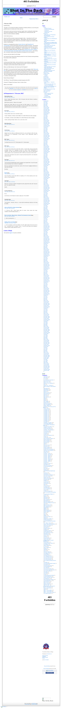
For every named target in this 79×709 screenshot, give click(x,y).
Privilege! (45, 529)
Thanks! (46, 75)
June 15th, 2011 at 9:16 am (10, 146)
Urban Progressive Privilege (49, 579)
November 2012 (47, 278)
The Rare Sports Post (48, 565)
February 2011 (46, 301)
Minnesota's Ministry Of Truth (49, 502)
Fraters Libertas (45, 655)
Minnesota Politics (47, 501)
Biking (45, 399)
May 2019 (45, 194)
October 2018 (46, 202)
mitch (45, 503)
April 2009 (45, 325)
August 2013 (46, 269)
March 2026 (46, 106)
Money (45, 512)
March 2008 (46, 339)
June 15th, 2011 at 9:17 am (10, 160)
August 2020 (46, 178)
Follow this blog (50, 672)
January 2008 (46, 341)
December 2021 (47, 161)
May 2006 (45, 361)
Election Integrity (47, 447)
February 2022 (46, 159)
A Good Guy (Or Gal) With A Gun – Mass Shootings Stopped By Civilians (50, 87)
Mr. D (45, 513)
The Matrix (46, 562)
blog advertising (46, 668)
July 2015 (45, 244)
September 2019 (47, 190)
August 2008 (46, 333)
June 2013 (46, 271)
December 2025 (47, 109)
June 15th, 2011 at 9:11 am (9, 140)
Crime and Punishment (48, 435)
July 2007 (45, 347)
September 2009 (47, 319)
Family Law (46, 452)
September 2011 (47, 293)
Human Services (22, 44)
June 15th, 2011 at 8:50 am (10, 111)
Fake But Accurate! (47, 97)
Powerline (44, 656)
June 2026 (46, 103)
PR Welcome (46, 76)
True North (46, 573)
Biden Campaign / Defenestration (50, 386)
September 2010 (47, 306)
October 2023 (46, 137)
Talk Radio (46, 549)
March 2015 (46, 248)
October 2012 (46, 279)
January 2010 (46, 315)
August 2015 (46, 243)
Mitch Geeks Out (47, 91)
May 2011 (45, 298)
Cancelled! (46, 421)
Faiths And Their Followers (48, 450)
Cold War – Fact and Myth (48, 429)
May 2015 (45, 246)
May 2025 (45, 117)
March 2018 (46, 209)
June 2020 (46, 180)
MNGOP (45, 509)
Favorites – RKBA (47, 461)
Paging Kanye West (33, 18)
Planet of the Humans (48, 525)
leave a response (17, 89)
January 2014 (46, 263)
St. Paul (45, 546)
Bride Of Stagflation (47, 404)
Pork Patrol (46, 527)
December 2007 (47, 342)
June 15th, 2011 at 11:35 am (10, 191)
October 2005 (46, 368)
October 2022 (46, 150)
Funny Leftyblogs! (48, 94)
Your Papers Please (47, 593)
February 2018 (46, 210)
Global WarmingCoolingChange (49, 470)
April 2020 (45, 182)
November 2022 (47, 149)
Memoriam (45, 498)
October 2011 (46, 292)
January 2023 (46, 147)
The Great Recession (47, 559)
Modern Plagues (47, 511)
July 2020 (45, 179)
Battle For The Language (48, 383)
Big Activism (46, 388)
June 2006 (46, 360)
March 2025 (46, 119)
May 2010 (45, 311)
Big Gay (45, 391)
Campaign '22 (46, 418)
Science (45, 535)
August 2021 (46, 165)
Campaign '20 (46, 417)
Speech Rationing (47, 545)
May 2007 (45, 349)
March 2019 (46, 196)
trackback (24, 89)
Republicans (46, 533)
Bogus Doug (46, 402)
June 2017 (46, 219)
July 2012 (45, 283)
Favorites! (45, 462)
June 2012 (46, 284)
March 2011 (46, 300)
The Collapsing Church (48, 556)
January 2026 (46, 108)
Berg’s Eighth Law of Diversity (50, 45)
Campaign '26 (46, 420)
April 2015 (45, 247)
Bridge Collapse (46, 405)
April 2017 (45, 221)
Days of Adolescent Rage (48, 438)
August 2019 (46, 191)
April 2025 (45, 118)
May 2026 (45, 104)
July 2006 (45, 359)
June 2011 (46, 297)
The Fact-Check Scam (48, 557)
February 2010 (46, 314)
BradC (6, 172)
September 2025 (47, 112)
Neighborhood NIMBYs (48, 518)
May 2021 (45, 168)
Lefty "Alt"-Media (47, 487)
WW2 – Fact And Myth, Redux (49, 592)
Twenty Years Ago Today (48, 577)
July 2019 (45, 192)
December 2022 (47, 148)
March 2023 (46, 145)
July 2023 (45, 140)
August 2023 (46, 139)
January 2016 (46, 237)
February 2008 (46, 340)
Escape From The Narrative (49, 449)
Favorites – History (47, 455)
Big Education (46, 390)
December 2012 (47, 277)
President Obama (47, 528)
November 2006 (47, 356)
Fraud (45, 467)
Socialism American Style (48, 543)
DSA (44, 443)
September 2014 (47, 255)
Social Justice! (46, 542)
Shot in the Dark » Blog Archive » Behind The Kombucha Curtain (18, 215)
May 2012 (45, 285)
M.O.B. (45, 495)
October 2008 (46, 331)
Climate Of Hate (46, 73)
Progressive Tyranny (47, 530)
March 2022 (46, 158)
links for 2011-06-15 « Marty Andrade (12, 207)
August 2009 (46, 320)
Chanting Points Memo (48, 426)
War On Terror (46, 582)
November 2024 (47, 123)
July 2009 (45, 321)
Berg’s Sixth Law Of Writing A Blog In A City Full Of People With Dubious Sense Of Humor (50, 43)
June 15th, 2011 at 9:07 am (10, 124)
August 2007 (46, 346)
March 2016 (46, 235)
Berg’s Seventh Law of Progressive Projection (48, 47)
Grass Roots (46, 473)
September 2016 (47, 229)
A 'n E (45, 378)
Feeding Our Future (47, 463)
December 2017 (47, 213)
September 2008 (47, 332)
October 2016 (46, 228)
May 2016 (45, 233)
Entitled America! (47, 448)
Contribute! (46, 74)
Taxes (45, 550)
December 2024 (47, 122)
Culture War (46, 437)
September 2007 (47, 345)
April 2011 (45, 299)
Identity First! (46, 482)
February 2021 (46, 172)
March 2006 (46, 362)
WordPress (34, 703)
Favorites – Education (48, 454)
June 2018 (46, 206)
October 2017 (46, 215)
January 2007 (46, 354)
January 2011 (46, 302)
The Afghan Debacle (47, 552)
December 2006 (47, 355)
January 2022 (46, 160)
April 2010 (45, 312)
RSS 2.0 (36, 88)
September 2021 (47, 164)
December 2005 (47, 366)
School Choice (46, 534)
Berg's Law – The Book (48, 385)
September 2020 (47, 177)
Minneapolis (46, 500)
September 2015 (47, 242)
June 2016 (46, 232)
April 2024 (45, 131)
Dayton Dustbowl (47, 439)
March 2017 (46, 222)
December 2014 (47, 251)
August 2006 (46, 358)
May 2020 (45, 181)
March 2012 (46, 287)
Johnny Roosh (46, 485)
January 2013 (46, 276)
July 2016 (45, 231)
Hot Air (43, 658)
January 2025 (46, 121)
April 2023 (45, 144)
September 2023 (47, 138)
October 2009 (46, 318)
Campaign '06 (46, 409)
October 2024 (46, 124)
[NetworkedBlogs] (49, 670)
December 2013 (47, 264)
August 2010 (46, 307)
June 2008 (46, 335)
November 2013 (47, 265)
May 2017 (45, 220)
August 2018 (46, 204)
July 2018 (45, 205)
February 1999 (46, 370)
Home (21, 17)
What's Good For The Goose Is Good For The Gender (49, 586)
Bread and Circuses (47, 403)
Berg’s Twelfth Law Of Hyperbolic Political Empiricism (50, 54)
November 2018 (47, 201)
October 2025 (46, 111)
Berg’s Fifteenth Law (48, 57)
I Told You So (46, 481)
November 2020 (47, 175)
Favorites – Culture (47, 453)
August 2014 (46, 256)
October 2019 (46, 189)
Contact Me (47, 30)
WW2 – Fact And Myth (48, 591)
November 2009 (47, 317)
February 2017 (46, 223)
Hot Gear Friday (46, 479)
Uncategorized (46, 578)
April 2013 (45, 273)
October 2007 (46, 344)
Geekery (45, 469)
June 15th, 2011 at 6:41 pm (10, 200)
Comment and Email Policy (49, 29)
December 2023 (47, 135)
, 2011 (8, 23)
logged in (11, 232)
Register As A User (47, 78)
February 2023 (46, 146)
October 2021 (46, 163)
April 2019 (45, 195)
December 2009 (47, 316)
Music (45, 514)
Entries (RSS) (27, 704)
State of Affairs (46, 547)
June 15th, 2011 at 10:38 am (10, 181)
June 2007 (46, 348)
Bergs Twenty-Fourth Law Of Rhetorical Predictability (49, 71)
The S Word (46, 567)
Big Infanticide (46, 393)
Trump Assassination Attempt (49, 575)
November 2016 (47, 227)
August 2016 (46, 230)
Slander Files (46, 539)
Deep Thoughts (46, 440)
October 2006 (46, 357)
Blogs (45, 400)
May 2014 (45, 259)
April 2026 (45, 105)
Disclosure (45, 442)
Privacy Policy (46, 77)
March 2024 (46, 132)
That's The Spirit (47, 551)
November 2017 (47, 214)
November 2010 (47, 304)
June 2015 (46, 245)
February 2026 (46, 107)
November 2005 (47, 367)
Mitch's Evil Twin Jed (47, 504)
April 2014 (45, 260)
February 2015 (46, 249)
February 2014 (46, 262)
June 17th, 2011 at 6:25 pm (10, 216)
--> (0, 706)
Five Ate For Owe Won (48, 465)
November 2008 (47, 330)
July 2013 (45, 270)
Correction (45, 433)
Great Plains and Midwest (48, 474)
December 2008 (47, 329)
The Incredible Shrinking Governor (50, 560)
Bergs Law (46, 33)
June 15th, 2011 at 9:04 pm (10, 208)
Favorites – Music (47, 457)
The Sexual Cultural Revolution (49, 569)
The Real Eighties (47, 566)
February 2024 (46, 133)
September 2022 (47, 151)
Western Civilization (47, 583)
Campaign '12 (46, 412)
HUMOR (45, 480)
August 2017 (46, 217)
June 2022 (46, 154)
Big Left (45, 395)
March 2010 (46, 313)
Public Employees (47, 531)
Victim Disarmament (47, 580)
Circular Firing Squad (47, 428)
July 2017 (45, 218)
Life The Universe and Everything (50, 492)
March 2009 (46, 326)
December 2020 (47, 174)
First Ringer (46, 464)
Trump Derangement (47, 576)
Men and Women (47, 499)
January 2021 (46, 173)
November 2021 (47, 162)
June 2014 (46, 258)
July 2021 (45, 166)
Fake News (46, 451)
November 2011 (46, 291)
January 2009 (46, 328)
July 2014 (45, 257)
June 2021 (46, 167)
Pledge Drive (47, 32)
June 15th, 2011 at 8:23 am (10, 97)
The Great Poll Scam (47, 558)
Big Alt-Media (46, 389)
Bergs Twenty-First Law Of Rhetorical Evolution (49, 69)
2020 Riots (46, 376)
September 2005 (47, 369)
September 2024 (47, 125)
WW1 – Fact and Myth (48, 590)
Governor (45, 472)
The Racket (46, 564)
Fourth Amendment (47, 466)
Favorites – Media (47, 456)
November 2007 (47, 343)
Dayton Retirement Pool (49, 93)
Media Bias (12, 88)
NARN (45, 515)
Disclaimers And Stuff (48, 31)
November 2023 (47, 136)
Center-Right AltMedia (48, 423)
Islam (45, 484)
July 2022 (45, 153)
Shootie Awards (47, 96)
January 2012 (46, 289)
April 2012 (45, 286)
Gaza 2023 (46, 468)
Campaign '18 (46, 416)
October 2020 (46, 176)
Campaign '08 (46, 410)
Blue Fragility (46, 401)
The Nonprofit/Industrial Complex (49, 563)
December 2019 (47, 187)
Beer (45, 384)
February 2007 (46, 353)
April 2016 (45, 234)
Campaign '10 (46, 411)
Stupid (45, 548)
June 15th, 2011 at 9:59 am (10, 173)
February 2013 (46, 275)
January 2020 (46, 186)
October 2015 (46, 241)
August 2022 (46, 152)
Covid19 (45, 434)
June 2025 (46, 116)
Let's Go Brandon (47, 488)
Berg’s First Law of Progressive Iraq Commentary (50, 35)
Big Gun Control (47, 392)
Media (45, 496)
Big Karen (45, 394)
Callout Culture (46, 408)
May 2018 (45, 207)
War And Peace (46, 581)
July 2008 (45, 334)
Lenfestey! (46, 95)
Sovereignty (46, 544)
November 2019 (47, 188)
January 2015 (46, 250)
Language (46, 486)
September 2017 (47, 216)
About (45, 27)
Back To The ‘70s (47, 382)
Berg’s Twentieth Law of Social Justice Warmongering (49, 67)
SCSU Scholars (45, 657)
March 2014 (46, 261)
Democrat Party (46, 441)
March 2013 (46, 274)
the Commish (46, 659)
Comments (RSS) (34, 704)
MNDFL (45, 508)
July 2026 (45, 102)
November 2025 (47, 110)
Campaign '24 (46, 419)
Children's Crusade (47, 427)
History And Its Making (48, 478)
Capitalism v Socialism (48, 422)
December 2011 (46, 290)
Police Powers (46, 526)
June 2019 (46, 193)
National (45, 517)
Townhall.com (49, 653)
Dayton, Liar (7, 16)
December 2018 (47, 200)
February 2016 (46, 236)
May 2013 (45, 272)
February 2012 (46, 288)
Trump (45, 574)
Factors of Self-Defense (49, 85)
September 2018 (47, 203)
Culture (45, 436)
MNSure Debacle (47, 510)
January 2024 (46, 134)
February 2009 (46, 327)
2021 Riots (46, 377)
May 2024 (45, 130)
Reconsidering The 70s (48, 532)
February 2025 (46, 120)
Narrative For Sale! (47, 516)
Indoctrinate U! (46, 483)
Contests (45, 92)
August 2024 (46, 126)
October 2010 (46, 305)
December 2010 (47, 303)
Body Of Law (46, 72)
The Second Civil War (47, 568)
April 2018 (45, 208)
